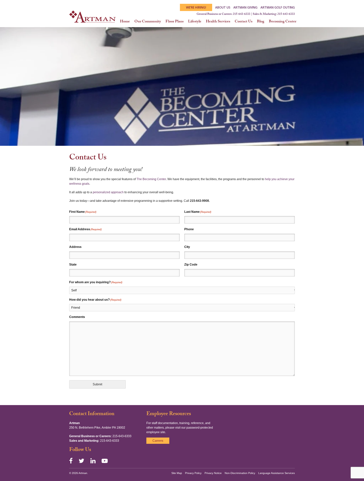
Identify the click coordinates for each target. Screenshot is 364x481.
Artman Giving (245, 7)
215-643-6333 (241, 14)
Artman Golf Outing (277, 7)
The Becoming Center (151, 179)
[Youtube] (104, 460)
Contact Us (243, 22)
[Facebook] (71, 460)
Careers (157, 440)
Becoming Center (282, 22)
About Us (222, 7)
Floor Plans (175, 22)
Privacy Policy (193, 473)
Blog (260, 22)
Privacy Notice (213, 473)
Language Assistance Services (276, 473)
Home (125, 22)
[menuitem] (125, 22)
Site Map (176, 473)
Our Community (147, 22)
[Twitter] (81, 460)
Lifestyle (194, 22)
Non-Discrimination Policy (240, 473)
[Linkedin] (93, 460)
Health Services (218, 22)
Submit (97, 384)
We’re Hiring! (196, 7)
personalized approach (108, 192)
